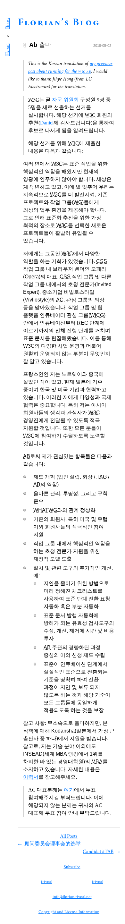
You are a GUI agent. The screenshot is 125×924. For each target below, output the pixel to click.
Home (7, 50)
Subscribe (72, 867)
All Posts (69, 836)
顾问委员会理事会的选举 (52, 844)
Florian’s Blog (59, 23)
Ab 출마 (40, 44)
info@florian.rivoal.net (72, 897)
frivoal (46, 882)
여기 (69, 790)
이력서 (30, 777)
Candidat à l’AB (98, 851)
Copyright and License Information (68, 912)
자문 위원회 (65, 99)
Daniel (47, 122)
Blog (7, 23)
